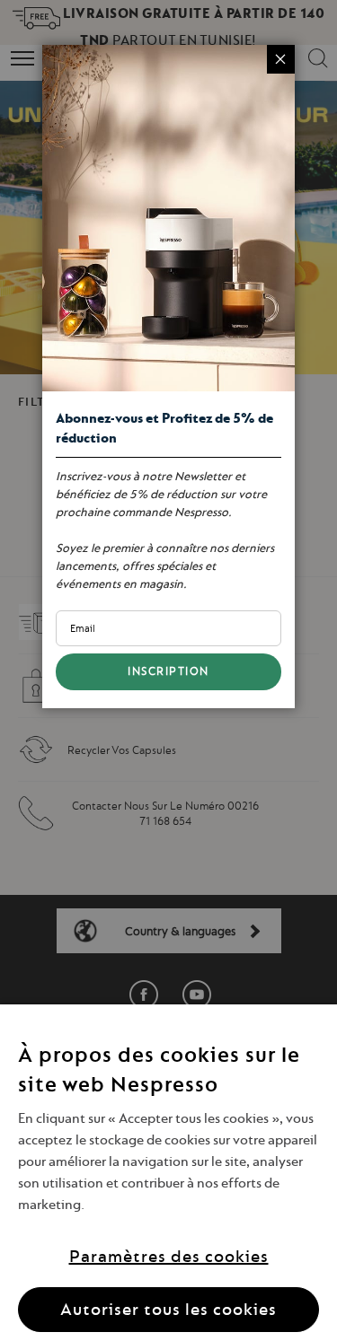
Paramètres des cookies (169, 1256)
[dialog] (168, 670)
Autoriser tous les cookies (168, 1309)
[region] (168, 1172)
